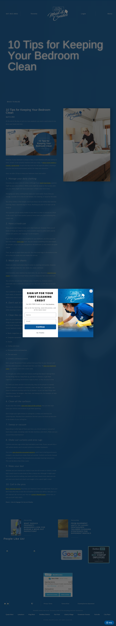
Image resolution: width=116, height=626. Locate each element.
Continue (40, 327)
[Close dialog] (91, 291)
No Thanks (40, 333)
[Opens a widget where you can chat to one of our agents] (109, 623)
